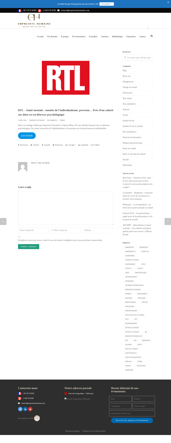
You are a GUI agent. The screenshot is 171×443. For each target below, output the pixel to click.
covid (143, 264)
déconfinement (131, 277)
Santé (139, 344)
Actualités (93, 36)
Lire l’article (27, 135)
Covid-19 (128, 268)
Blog (124, 70)
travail (128, 366)
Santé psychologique (133, 357)
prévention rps (131, 311)
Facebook (23, 145)
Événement (127, 93)
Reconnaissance (129, 132)
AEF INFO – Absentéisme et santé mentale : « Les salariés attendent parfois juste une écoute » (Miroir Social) (137, 230)
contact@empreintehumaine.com (75, 10)
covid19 (140, 268)
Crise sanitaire (140, 273)
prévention (129, 306)
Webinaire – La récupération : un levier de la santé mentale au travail (138, 206)
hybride (128, 294)
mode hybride (130, 302)
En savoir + (107, 4)
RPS (135, 340)
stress (139, 361)
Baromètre (143, 247)
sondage (128, 361)
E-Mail (96, 145)
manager (128, 298)
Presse (62, 120)
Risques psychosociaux (132, 143)
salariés (128, 344)
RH (146, 332)
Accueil (40, 36)
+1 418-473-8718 (49, 10)
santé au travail (131, 349)
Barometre (129, 247)
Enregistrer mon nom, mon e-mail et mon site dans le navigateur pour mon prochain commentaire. (60, 240)
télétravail (141, 366)
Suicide (126, 159)
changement (130, 256)
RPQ (126, 340)
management (142, 294)
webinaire (129, 370)
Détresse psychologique (134, 285)
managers (141, 298)
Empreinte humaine (132, 290)
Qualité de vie (128, 120)
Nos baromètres (78, 36)
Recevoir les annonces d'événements (132, 420)
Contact (142, 36)
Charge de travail (130, 87)
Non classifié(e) (129, 104)
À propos (65, 36)
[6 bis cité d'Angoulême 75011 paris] (78, 399)
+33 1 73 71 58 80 (29, 10)
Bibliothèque (117, 36)
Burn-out (127, 76)
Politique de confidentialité (94, 431)
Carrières (105, 36)
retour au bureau (132, 328)
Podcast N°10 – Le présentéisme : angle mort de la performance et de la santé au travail (138, 216)
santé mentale (130, 353)
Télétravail (127, 165)
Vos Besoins (52, 36)
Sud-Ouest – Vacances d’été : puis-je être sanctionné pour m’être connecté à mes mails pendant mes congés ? (137, 182)
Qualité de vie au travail (133, 126)
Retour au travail (132, 332)
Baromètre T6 (130, 251)
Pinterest (59, 145)
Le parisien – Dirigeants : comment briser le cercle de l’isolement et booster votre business (138, 196)
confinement (130, 264)
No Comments (52, 120)
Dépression (129, 281)
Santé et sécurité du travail (134, 154)
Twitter (35, 145)
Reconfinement (131, 323)
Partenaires (131, 36)
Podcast (126, 109)
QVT (136, 319)
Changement (128, 81)
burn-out (145, 251)
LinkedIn (84, 145)
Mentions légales (72, 431)
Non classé (127, 98)
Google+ (72, 145)
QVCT (127, 319)
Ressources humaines (132, 137)
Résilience (146, 340)
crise (127, 273)
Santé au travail (129, 148)
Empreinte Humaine (37, 120)
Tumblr (46, 145)
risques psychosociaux (133, 336)
